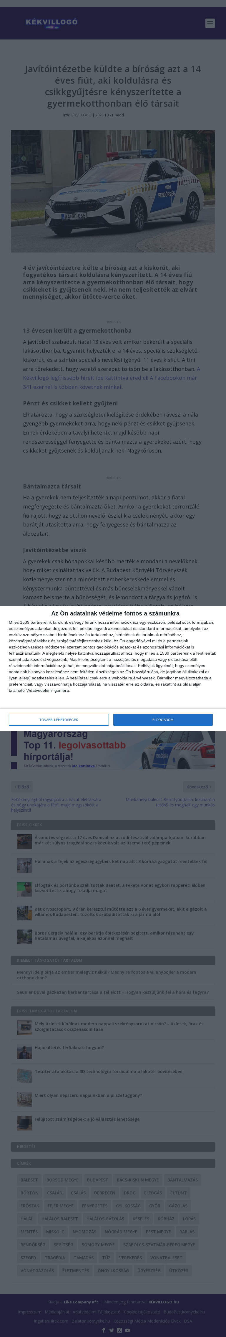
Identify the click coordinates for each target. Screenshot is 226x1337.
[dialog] (113, 668)
